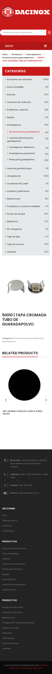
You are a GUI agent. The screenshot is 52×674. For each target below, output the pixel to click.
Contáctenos (8, 530)
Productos (17, 54)
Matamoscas (13, 198)
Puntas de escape (16, 213)
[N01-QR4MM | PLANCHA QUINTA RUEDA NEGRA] (24, 384)
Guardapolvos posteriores (22, 153)
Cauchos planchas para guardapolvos (20, 139)
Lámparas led (14, 176)
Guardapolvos (33, 54)
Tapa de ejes (13, 236)
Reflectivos (12, 221)
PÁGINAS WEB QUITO (33, 668)
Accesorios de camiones (19, 79)
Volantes (11, 251)
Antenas (11, 94)
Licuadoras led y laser (17, 183)
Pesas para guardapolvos (21, 159)
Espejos (10, 117)
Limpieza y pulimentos (18, 191)
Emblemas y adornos (17, 109)
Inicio (5, 54)
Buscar (49, 32)
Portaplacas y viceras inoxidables (23, 206)
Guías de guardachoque (19, 168)
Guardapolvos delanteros (22, 147)
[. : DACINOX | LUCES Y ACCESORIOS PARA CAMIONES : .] (26, 12)
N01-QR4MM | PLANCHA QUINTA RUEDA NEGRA (22, 412)
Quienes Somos (9, 520)
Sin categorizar (14, 229)
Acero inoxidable (15, 87)
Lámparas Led (8, 589)
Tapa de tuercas (15, 244)
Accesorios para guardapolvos (18, 57)
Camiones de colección (19, 102)
